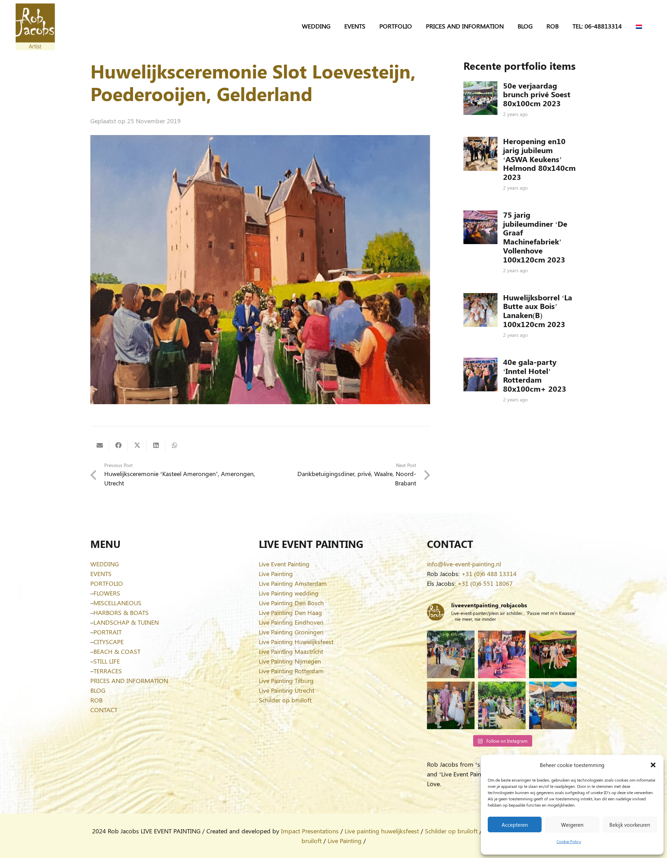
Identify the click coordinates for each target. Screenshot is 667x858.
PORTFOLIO (106, 583)
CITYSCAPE (108, 642)
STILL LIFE (106, 661)
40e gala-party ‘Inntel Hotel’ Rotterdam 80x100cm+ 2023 (534, 375)
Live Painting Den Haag (290, 612)
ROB (96, 700)
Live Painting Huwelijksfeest (296, 642)
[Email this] (99, 445)
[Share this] (118, 445)
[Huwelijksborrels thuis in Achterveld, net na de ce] (451, 654)
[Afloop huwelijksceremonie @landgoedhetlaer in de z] (502, 705)
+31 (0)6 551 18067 (485, 583)
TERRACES (107, 671)
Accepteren (515, 824)
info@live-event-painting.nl (464, 564)
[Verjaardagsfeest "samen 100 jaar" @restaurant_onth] (502, 654)
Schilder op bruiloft (285, 700)
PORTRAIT (107, 632)
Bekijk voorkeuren (629, 824)
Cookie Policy (569, 841)
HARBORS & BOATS (121, 612)
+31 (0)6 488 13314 (489, 573)
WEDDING (104, 564)
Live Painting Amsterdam (293, 583)
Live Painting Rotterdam (291, 671)
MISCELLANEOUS (117, 603)
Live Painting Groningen (291, 632)
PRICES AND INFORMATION (129, 680)
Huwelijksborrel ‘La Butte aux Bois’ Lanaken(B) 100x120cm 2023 (537, 310)
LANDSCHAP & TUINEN (126, 622)
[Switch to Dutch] (640, 26)
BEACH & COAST (116, 651)
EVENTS (101, 573)
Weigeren (572, 824)
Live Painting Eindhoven (291, 622)
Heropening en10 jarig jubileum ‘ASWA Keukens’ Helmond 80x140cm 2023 (539, 159)
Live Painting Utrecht (286, 690)
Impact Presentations (310, 831)
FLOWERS (106, 593)
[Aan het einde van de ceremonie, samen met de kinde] (451, 705)
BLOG (97, 690)
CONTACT (103, 710)
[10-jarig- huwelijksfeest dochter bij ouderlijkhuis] (553, 654)
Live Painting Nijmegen (290, 661)
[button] (653, 764)
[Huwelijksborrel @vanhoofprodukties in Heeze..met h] (553, 705)
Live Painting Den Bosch (291, 603)
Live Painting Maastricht (291, 651)
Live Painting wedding (289, 593)
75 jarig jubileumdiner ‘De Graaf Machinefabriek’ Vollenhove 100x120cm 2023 (535, 237)
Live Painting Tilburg (286, 680)
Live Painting (276, 573)
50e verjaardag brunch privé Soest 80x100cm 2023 (536, 94)
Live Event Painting (284, 564)
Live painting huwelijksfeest (382, 831)
